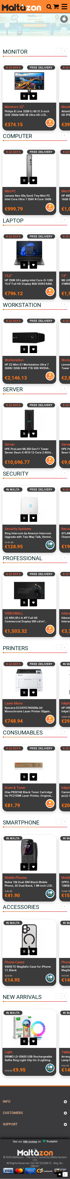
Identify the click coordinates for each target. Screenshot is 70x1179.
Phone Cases (14, 962)
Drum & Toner (15, 788)
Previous (58, 51)
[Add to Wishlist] (33, 96)
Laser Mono (14, 703)
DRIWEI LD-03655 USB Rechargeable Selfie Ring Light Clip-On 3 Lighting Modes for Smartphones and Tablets (29, 1058)
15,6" (8, 276)
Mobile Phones (16, 878)
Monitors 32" (14, 107)
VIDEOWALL (14, 613)
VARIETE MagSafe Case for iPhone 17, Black (28, 968)
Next (64, 51)
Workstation (14, 360)
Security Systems (18, 529)
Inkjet (65, 703)
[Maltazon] (21, 6)
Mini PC (10, 191)
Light (8, 1052)
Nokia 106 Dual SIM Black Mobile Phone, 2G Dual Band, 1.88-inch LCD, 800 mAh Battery (28, 884)
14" (63, 276)
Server (10, 444)
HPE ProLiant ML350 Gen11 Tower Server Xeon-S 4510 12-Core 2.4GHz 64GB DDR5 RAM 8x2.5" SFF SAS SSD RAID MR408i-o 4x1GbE (28, 450)
